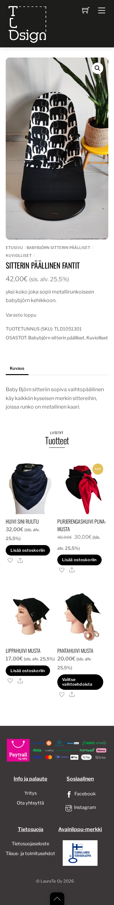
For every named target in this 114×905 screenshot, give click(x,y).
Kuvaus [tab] (17, 368)
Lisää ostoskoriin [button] (27, 550)
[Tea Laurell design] (28, 23)
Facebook (84, 794)
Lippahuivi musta (23, 650)
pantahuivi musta (75, 650)
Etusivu (14, 247)
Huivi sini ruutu (22, 521)
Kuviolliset (19, 255)
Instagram (84, 807)
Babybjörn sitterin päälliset (58, 247)
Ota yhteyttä (30, 803)
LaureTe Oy (51, 881)
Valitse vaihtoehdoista (77, 682)
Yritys (30, 793)
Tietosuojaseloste (30, 844)
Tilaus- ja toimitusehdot (30, 853)
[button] (97, 68)
